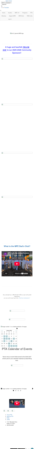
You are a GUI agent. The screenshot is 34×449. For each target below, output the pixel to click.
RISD (8, 418)
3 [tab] (18, 390)
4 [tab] (20, 390)
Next (32, 388)
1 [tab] (17, 328)
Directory (4, 16)
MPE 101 (17, 12)
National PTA (10, 416)
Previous (1, 388)
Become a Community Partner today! (17, 384)
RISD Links (29, 16)
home (10, 1)
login (7, 1)
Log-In (10, 19)
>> (16, 330)
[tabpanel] (17, 326)
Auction (10, 12)
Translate (6, 7)
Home (3, 12)
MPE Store (21, 16)
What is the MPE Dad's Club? (17, 246)
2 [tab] (16, 390)
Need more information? (24, 298)
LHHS (8, 419)
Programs (24, 12)
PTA (31, 12)
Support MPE (12, 16)
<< (2, 330)
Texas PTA (9, 415)
